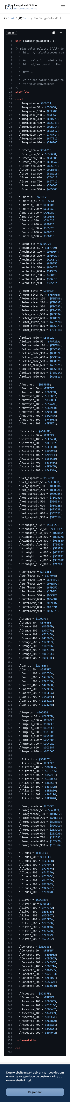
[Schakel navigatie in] (63, 6)
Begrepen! (35, 1092)
